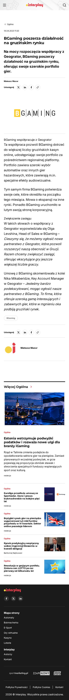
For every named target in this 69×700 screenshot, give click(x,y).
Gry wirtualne (11, 632)
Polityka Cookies (41, 687)
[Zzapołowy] (41, 673)
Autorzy (8, 654)
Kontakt (8, 659)
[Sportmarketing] (18, 673)
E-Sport (8, 627)
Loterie (7, 642)
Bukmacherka (11, 622)
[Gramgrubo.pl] (57, 673)
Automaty (9, 617)
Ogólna (10, 24)
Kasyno (8, 637)
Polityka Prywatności (16, 687)
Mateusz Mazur (11, 81)
